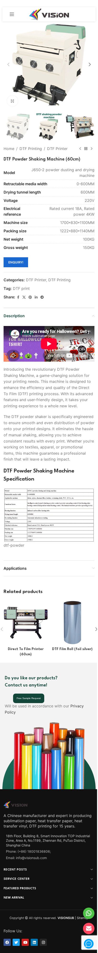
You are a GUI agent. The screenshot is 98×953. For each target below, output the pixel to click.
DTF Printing (31, 148)
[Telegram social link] (42, 297)
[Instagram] (43, 942)
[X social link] (24, 297)
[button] (8, 64)
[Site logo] (49, 13)
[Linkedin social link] (36, 297)
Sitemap (82, 918)
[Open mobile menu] (12, 14)
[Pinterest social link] (30, 297)
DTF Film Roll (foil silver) (72, 649)
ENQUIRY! (15, 262)
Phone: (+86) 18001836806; (28, 851)
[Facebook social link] (18, 297)
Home (9, 148)
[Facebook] (7, 942)
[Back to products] (86, 148)
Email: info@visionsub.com (26, 858)
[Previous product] (80, 148)
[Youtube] (25, 942)
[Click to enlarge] (12, 101)
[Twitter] (16, 942)
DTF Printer (57, 148)
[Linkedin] (34, 942)
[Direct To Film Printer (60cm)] (26, 622)
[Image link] (15, 804)
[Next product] (91, 148)
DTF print (21, 288)
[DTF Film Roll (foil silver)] (72, 622)
